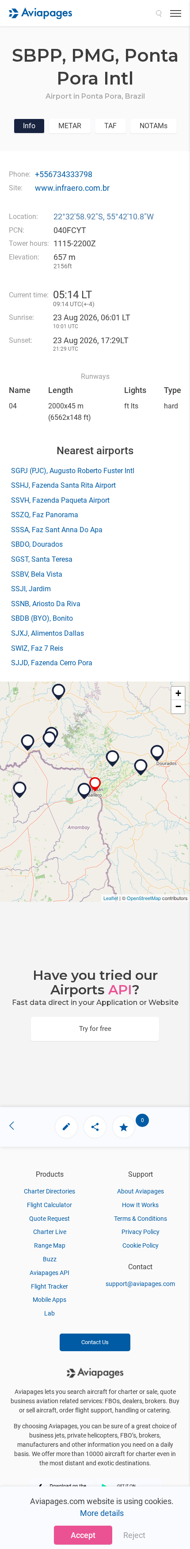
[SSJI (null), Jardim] (58, 692)
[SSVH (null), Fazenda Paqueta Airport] (141, 767)
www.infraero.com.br (72, 188)
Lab (49, 1313)
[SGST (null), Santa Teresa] (19, 790)
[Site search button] (159, 13)
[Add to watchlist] (124, 1127)
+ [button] (178, 693)
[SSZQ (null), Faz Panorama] (49, 739)
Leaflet (110, 897)
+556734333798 (63, 174)
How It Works (140, 1204)
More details (102, 1513)
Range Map (49, 1245)
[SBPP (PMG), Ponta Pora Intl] (95, 784)
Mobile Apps (49, 1299)
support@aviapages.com (140, 1283)
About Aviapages (140, 1191)
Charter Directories (49, 1191)
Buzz (50, 1259)
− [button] (178, 706)
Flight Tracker (49, 1286)
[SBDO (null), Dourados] (157, 753)
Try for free (95, 1029)
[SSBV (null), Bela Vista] (27, 742)
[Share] (95, 1127)
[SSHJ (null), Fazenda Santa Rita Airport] (112, 758)
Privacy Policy (141, 1231)
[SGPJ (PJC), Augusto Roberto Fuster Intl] (84, 791)
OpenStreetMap (144, 897)
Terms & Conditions (140, 1218)
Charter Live (49, 1231)
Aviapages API (49, 1272)
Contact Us (95, 1342)
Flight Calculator (49, 1204)
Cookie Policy (140, 1245)
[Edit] (66, 1127)
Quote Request (49, 1218)
